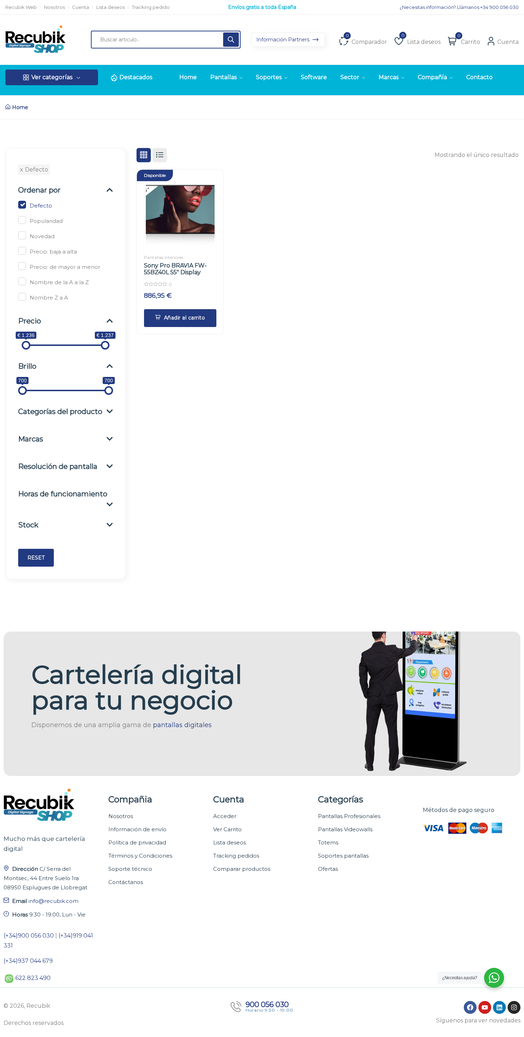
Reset (36, 558)
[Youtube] (484, 1007)
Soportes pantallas (343, 855)
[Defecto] (22, 205)
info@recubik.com (53, 901)
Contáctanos (125, 882)
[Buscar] (231, 39)
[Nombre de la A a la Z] (22, 281)
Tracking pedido (151, 7)
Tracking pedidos (236, 855)
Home (20, 107)
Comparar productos (241, 868)
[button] (180, 318)
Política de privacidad (137, 842)
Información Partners (283, 39)
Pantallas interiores (163, 257)
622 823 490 (33, 978)
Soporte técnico (130, 868)
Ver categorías (51, 77)
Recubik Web (21, 7)
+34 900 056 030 (499, 7)
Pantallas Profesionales (349, 816)
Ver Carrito (227, 829)
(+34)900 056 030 (29, 935)
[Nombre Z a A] (22, 297)
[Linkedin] (499, 1007)
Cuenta (80, 7)
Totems (328, 842)
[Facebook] (470, 1007)
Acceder (224, 816)
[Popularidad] (22, 220)
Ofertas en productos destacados (262, 7)
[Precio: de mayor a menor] (22, 266)
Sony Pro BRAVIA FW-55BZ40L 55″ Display (175, 269)
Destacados (135, 77)
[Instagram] (514, 1007)
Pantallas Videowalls (345, 829)
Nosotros (54, 7)
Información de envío (137, 829)
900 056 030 (267, 1004)
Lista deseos (110, 7)
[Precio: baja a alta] (22, 251)
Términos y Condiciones (140, 855)
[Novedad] (22, 235)
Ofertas (328, 868)
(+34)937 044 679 (28, 960)
